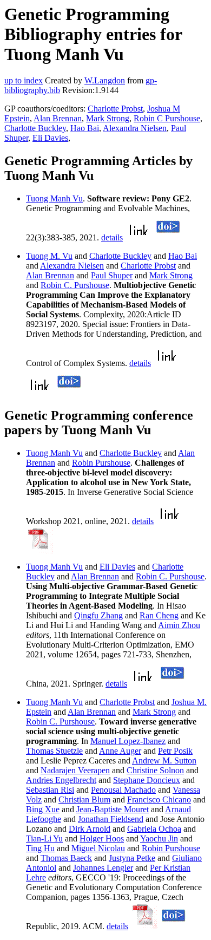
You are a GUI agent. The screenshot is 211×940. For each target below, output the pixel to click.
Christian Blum (84, 799)
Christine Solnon (155, 770)
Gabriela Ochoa (154, 828)
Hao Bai (84, 128)
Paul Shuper (112, 275)
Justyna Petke (132, 858)
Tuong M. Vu (49, 255)
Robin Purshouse (101, 462)
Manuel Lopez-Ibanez (128, 741)
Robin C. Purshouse (75, 285)
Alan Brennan (58, 118)
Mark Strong (107, 118)
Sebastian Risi (50, 789)
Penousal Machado (123, 789)
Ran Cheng (159, 615)
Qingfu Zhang (98, 615)
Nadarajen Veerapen (75, 770)
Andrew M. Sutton (164, 760)
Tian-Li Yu (44, 838)
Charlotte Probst (115, 108)
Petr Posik (175, 750)
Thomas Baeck (66, 858)
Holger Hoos (102, 838)
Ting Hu (40, 848)
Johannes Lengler (103, 867)
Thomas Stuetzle (54, 750)
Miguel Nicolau (98, 848)
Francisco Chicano (159, 799)
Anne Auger (120, 750)
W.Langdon (104, 80)
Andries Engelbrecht (61, 780)
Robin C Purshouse (167, 118)
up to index (23, 80)
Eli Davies (50, 137)
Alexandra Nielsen (135, 128)
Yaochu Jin (159, 838)
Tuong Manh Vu (54, 198)
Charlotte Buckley (35, 128)
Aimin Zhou (179, 625)
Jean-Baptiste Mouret (112, 809)
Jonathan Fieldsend (110, 819)
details (112, 237)
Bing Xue (43, 809)
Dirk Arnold (89, 828)
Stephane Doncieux (146, 780)
